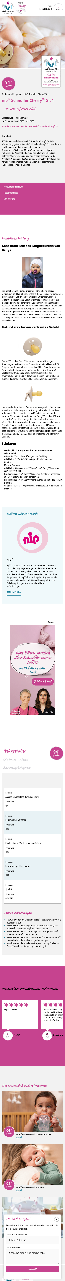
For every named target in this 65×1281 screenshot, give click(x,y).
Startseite (6, 94)
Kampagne (17, 94)
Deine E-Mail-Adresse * (16, 1234)
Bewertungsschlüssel (15, 759)
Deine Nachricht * (13, 1247)
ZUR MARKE (14, 592)
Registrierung (45, 9)
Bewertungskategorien (16, 768)
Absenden (32, 1269)
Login (49, 6)
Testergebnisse (14, 751)
